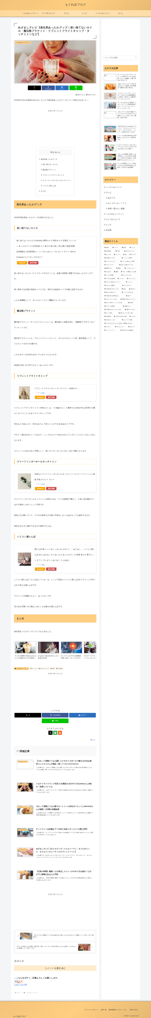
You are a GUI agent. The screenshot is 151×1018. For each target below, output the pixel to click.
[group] (25, 651)
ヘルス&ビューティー (22, 668)
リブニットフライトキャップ (53, 175)
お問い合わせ (133, 1010)
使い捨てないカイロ (50, 164)
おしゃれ (34, 668)
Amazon (22, 263)
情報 (53, 668)
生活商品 (60, 668)
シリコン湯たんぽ (49, 186)
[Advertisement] (55, 128)
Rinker (43, 392)
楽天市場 (33, 263)
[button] (92, 650)
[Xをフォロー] (50, 733)
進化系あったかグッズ (49, 159)
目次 (52, 152)
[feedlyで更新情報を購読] (55, 733)
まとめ (43, 191)
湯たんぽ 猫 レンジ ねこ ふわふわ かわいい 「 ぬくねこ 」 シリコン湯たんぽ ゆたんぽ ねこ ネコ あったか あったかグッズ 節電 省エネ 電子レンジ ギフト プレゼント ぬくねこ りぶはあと (64, 554)
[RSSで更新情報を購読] (60, 733)
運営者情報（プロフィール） (118, 1010)
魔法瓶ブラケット (49, 170)
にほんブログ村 (20, 985)
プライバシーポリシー (91, 1010)
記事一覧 (103, 1010)
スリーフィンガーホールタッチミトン (57, 180)
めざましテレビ (44, 668)
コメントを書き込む (55, 968)
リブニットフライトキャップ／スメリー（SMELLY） (56, 388)
